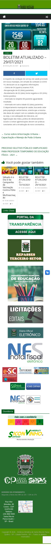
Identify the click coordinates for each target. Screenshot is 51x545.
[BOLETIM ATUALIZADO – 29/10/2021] (41, 168)
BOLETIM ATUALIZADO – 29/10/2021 (41, 181)
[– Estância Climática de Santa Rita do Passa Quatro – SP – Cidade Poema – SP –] (4, 16)
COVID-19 (8, 53)
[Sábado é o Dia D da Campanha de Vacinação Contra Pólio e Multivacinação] (9, 168)
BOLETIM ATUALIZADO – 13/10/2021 (24, 181)
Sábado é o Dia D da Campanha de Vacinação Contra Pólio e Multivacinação (9, 187)
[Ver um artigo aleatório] (46, 16)
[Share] (14, 73)
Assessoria (25, 66)
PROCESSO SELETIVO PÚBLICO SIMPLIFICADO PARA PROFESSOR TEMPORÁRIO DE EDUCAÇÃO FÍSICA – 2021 (25, 151)
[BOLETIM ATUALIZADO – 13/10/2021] (25, 168)
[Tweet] (36, 73)
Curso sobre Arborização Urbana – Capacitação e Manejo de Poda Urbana (21, 136)
